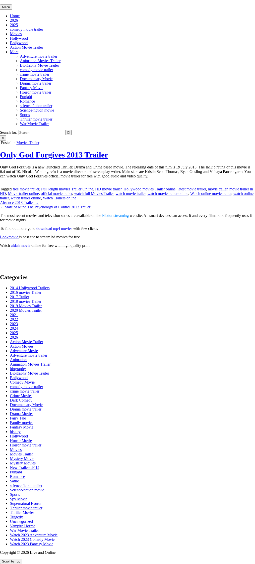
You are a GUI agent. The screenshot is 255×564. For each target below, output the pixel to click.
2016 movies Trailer (25, 292)
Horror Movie (21, 440)
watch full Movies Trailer (94, 193)
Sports (25, 115)
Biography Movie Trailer (39, 65)
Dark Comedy (21, 400)
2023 (14, 324)
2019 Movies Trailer (26, 306)
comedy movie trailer (26, 29)
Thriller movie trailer (36, 119)
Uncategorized (21, 521)
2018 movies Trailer (25, 301)
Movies (16, 34)
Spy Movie (18, 499)
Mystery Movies (23, 463)
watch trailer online (26, 198)
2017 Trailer (19, 297)
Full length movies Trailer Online (67, 189)
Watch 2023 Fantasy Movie (31, 544)
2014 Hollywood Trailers (30, 288)
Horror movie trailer (35, 92)
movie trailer (217, 189)
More (14, 52)
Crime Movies (21, 396)
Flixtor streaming (115, 215)
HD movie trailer (108, 189)
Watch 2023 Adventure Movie (34, 535)
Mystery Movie (22, 458)
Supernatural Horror (26, 503)
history (15, 431)
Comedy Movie (22, 382)
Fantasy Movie (31, 88)
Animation (18, 360)
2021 (14, 315)
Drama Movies (21, 414)
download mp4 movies (54, 228)
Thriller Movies (22, 512)
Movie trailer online (23, 193)
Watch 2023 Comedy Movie (32, 539)
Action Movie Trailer (26, 47)
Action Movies (21, 346)
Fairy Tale (18, 418)
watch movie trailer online (167, 193)
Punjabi (26, 97)
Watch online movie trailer (210, 193)
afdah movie (20, 245)
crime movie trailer (34, 74)
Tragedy (16, 517)
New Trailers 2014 (24, 467)
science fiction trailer (36, 106)
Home (15, 16)
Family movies (21, 423)
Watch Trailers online (59, 198)
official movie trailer (56, 193)
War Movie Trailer (34, 124)
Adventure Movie (24, 351)
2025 (14, 25)
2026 (14, 20)
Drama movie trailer (35, 83)
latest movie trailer (192, 189)
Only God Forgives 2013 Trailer (54, 154)
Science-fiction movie (37, 110)
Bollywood (19, 43)
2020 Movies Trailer (26, 310)
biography (18, 369)
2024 (14, 328)
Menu (6, 7)
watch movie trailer (130, 193)
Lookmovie (9, 237)
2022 (14, 319)
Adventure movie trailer (38, 56)
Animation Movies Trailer (40, 61)
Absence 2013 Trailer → (19, 202)
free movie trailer (26, 189)
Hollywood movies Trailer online (150, 189)
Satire (14, 481)
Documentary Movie (36, 79)
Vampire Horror (22, 526)
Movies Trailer (27, 143)
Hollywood (19, 38)
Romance (27, 101)
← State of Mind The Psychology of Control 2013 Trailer (45, 207)
